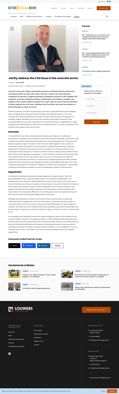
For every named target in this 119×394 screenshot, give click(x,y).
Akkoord (112, 391)
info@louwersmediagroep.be (99, 368)
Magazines (54, 8)
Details (103, 391)
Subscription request (41, 334)
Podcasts (63, 8)
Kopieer (57, 246)
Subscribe (96, 122)
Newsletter (37, 337)
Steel (21, 16)
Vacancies (90, 8)
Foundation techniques (62, 16)
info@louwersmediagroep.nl (99, 340)
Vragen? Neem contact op (95, 310)
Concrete (13, 16)
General (76, 16)
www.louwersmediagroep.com (100, 378)
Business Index (103, 8)
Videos (72, 8)
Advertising (80, 8)
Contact (36, 345)
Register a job (38, 341)
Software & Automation (34, 16)
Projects (48, 16)
